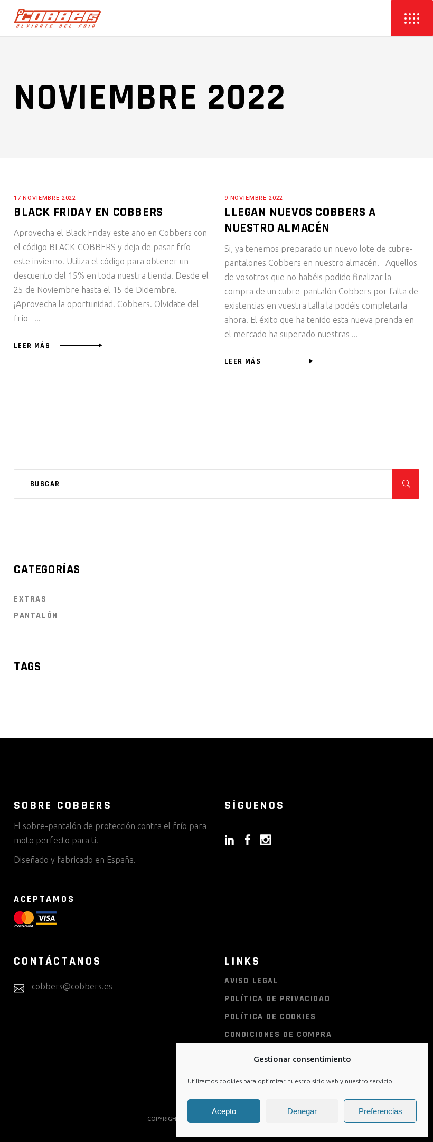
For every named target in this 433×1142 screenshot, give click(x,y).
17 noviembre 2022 (45, 198)
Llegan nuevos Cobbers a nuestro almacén (300, 220)
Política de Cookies (270, 1016)
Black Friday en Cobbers (88, 212)
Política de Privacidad (277, 998)
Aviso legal (251, 980)
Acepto (224, 1111)
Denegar (302, 1111)
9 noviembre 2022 (253, 198)
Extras (30, 599)
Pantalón (36, 615)
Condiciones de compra (278, 1034)
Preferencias (380, 1111)
